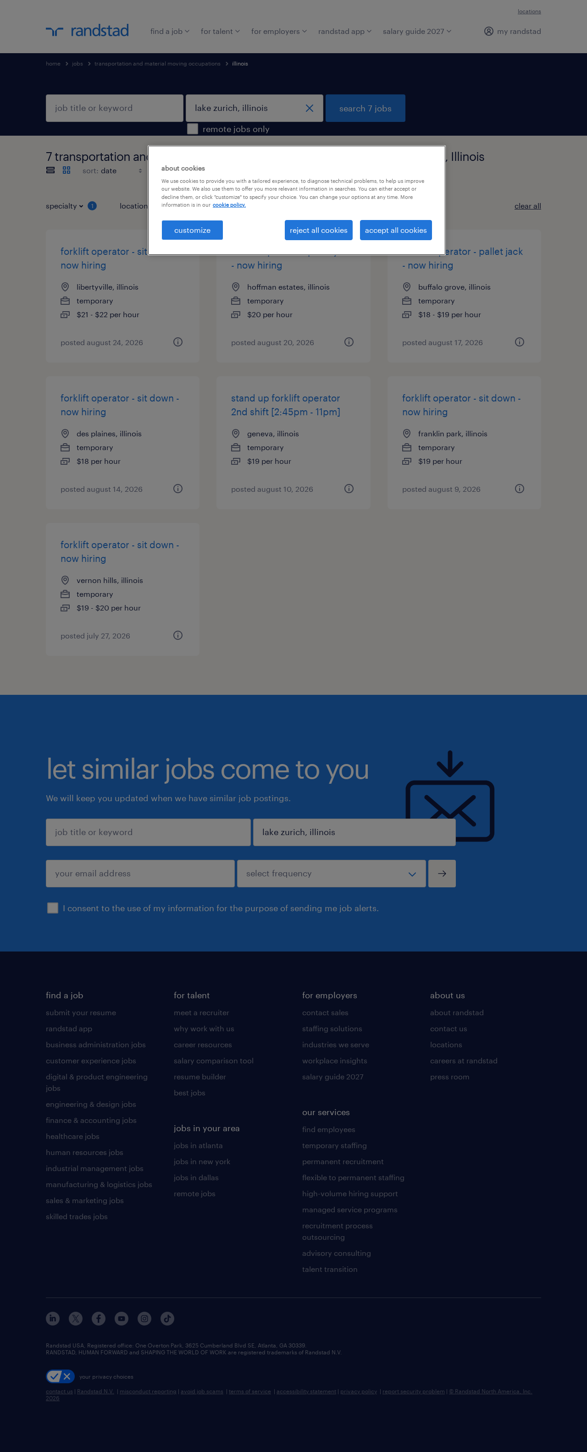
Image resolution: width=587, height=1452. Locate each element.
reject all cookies (319, 230)
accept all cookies (396, 230)
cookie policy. (229, 205)
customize (192, 230)
